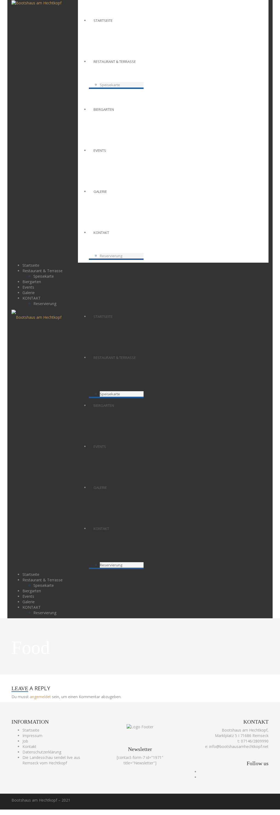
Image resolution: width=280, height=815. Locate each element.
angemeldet (40, 696)
